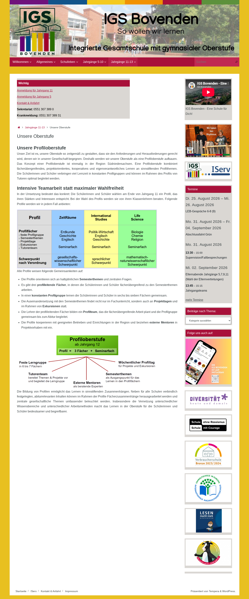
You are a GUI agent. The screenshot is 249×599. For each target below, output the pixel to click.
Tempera (214, 591)
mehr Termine (194, 299)
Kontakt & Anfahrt (28, 103)
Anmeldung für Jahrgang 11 (35, 90)
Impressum (71, 591)
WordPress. (229, 591)
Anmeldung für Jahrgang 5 (34, 96)
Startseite (20, 591)
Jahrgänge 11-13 (35, 127)
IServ (34, 591)
